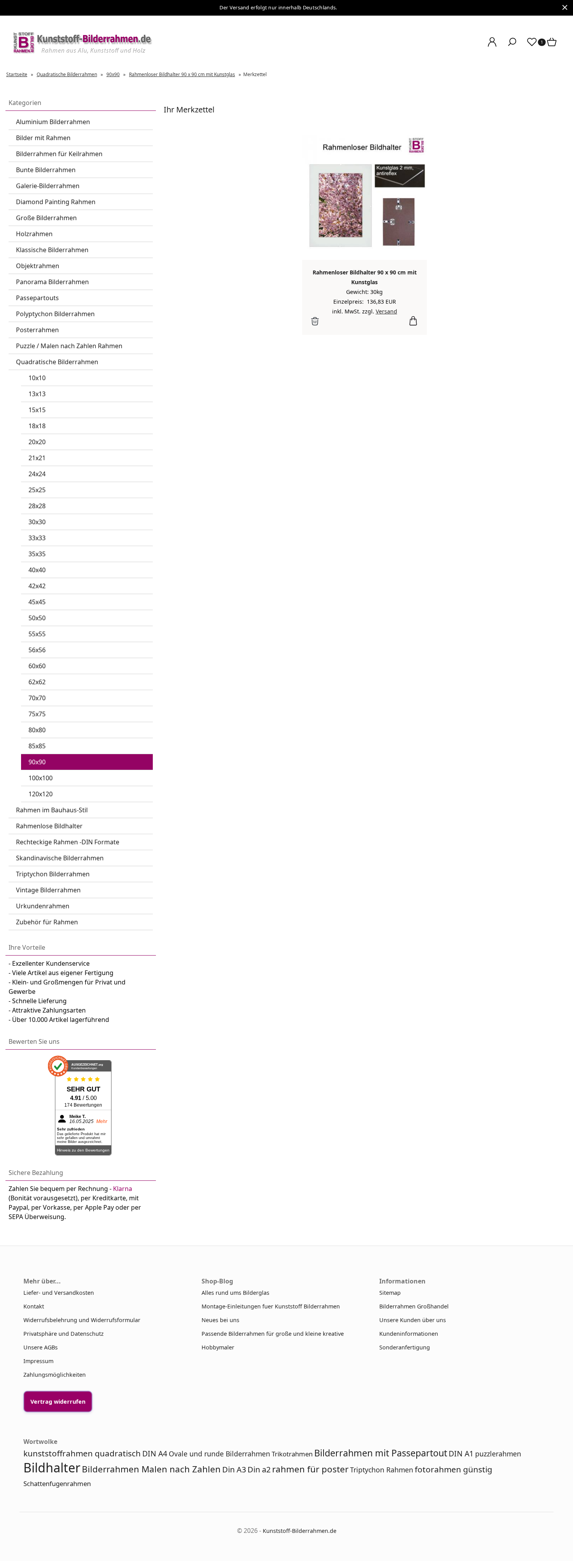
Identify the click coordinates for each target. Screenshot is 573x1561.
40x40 (37, 570)
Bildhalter (51, 1467)
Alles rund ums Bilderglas (235, 1292)
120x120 (40, 794)
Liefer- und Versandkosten (58, 1292)
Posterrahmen (37, 330)
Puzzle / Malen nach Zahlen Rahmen (69, 346)
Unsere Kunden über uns (412, 1320)
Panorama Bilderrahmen (52, 282)
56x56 (37, 650)
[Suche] (512, 46)
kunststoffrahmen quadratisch (82, 1453)
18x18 (37, 426)
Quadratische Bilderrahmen (57, 362)
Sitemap (390, 1292)
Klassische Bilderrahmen (52, 250)
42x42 (37, 586)
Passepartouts (37, 298)
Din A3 (234, 1469)
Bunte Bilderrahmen (46, 170)
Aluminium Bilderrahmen (53, 121)
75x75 (37, 714)
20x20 (37, 442)
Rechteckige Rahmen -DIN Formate (67, 842)
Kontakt (33, 1306)
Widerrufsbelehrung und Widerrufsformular (81, 1320)
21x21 (37, 458)
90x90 (37, 762)
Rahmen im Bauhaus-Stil (52, 810)
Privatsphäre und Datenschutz (63, 1333)
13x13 (37, 394)
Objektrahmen (37, 266)
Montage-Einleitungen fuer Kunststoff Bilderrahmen (271, 1306)
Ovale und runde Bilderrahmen (219, 1453)
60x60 (37, 666)
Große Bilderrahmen (46, 218)
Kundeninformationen (408, 1333)
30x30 (37, 522)
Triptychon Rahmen (381, 1469)
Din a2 (259, 1469)
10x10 (37, 378)
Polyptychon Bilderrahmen (55, 314)
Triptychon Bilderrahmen (53, 874)
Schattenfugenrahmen (57, 1483)
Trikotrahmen (292, 1453)
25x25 (37, 490)
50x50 (37, 618)
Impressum (38, 1361)
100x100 (40, 778)
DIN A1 (461, 1453)
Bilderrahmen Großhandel (414, 1306)
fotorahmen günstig (453, 1469)
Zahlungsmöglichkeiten (54, 1374)
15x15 (37, 410)
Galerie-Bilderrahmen (48, 186)
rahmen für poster (310, 1469)
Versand (386, 311)
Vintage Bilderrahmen (48, 890)
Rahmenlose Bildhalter (49, 826)
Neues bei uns (220, 1320)
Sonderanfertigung (404, 1347)
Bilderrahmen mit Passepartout (380, 1453)
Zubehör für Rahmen (47, 922)
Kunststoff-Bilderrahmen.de (299, 1530)
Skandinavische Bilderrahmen (60, 858)
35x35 (37, 554)
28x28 (37, 506)
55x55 (37, 634)
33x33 (37, 538)
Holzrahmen (34, 234)
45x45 (37, 602)
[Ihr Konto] (492, 46)
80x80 (37, 730)
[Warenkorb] (552, 46)
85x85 (37, 746)
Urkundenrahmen (42, 906)
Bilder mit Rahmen (43, 137)
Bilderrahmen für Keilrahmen (59, 154)
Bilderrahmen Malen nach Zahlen (151, 1469)
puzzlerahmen (498, 1453)
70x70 (37, 698)
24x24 (37, 474)
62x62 (37, 682)
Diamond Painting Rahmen (56, 202)
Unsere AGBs (40, 1347)
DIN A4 (154, 1453)
